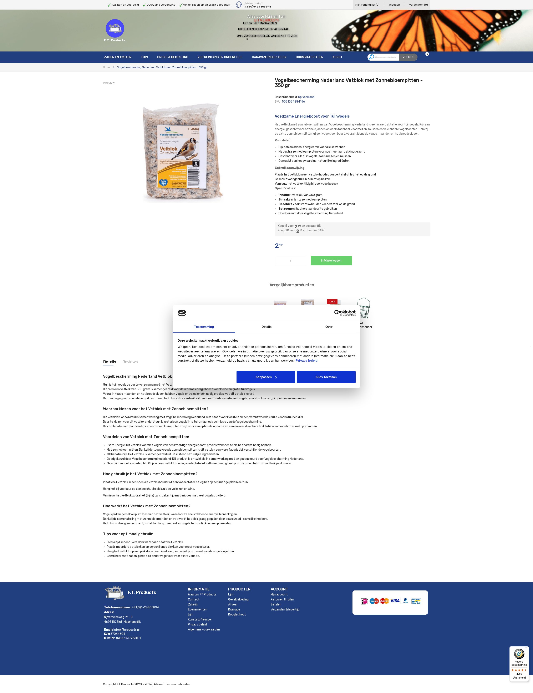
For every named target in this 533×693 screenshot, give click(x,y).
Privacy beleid (197, 624)
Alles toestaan (326, 377)
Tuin (144, 57)
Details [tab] (267, 326)
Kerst (337, 57)
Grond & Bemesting (172, 57)
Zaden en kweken (117, 57)
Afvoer (233, 604)
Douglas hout (237, 614)
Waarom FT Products (202, 594)
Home (107, 67)
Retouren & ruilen (282, 599)
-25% (332, 301)
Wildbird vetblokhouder (362, 325)
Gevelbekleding (238, 599)
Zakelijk (193, 604)
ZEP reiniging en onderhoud (220, 57)
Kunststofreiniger (200, 619)
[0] (424, 57)
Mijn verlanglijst (367, 4)
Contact (193, 599)
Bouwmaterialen (309, 57)
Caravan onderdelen (269, 57)
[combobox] (392, 57)
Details (109, 361)
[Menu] (526, 648)
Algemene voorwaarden (204, 629)
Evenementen (197, 609)
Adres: (109, 612)
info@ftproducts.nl (126, 630)
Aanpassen (263, 377)
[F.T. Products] (114, 30)
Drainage (234, 609)
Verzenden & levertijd (285, 609)
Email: (108, 629)
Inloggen (394, 4)
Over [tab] (329, 326)
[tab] (109, 362)
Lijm (190, 614)
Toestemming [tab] (204, 326)
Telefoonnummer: (117, 607)
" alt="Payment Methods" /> (405, 608)
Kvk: (107, 634)
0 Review (109, 82)
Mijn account (279, 594)
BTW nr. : (110, 638)
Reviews (130, 361)
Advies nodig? (253, 3)
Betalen (276, 604)
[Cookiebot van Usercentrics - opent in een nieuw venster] (337, 313)
